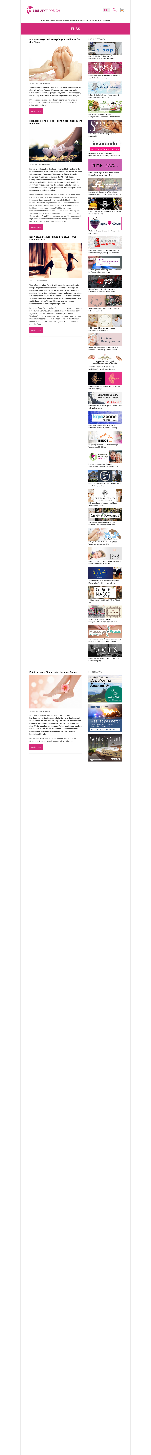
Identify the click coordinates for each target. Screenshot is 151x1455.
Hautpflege (50, 20)
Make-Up (59, 20)
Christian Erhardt (44, 83)
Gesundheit (84, 20)
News (43, 20)
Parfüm (66, 20)
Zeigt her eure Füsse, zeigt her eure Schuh (53, 672)
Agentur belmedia (41, 281)
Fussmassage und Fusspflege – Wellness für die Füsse (54, 40)
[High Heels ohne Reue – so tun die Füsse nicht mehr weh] (55, 144)
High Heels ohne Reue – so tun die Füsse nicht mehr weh (55, 122)
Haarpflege (74, 20)
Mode (92, 20)
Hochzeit (98, 20)
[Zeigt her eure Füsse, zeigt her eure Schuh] (55, 691)
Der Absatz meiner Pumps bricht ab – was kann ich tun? (52, 238)
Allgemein (106, 20)
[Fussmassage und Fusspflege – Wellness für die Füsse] (55, 63)
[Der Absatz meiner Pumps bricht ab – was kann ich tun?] (55, 260)
